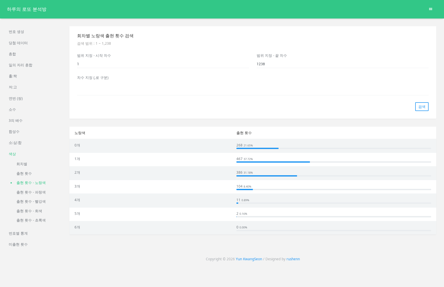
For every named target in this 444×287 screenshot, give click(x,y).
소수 (12, 109)
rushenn (293, 259)
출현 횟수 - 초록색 (31, 220)
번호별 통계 (18, 233)
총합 (12, 54)
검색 (421, 106)
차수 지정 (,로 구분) (92, 77)
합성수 (14, 131)
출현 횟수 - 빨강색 (31, 201)
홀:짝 (13, 76)
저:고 (13, 87)
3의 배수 (16, 120)
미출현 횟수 (18, 244)
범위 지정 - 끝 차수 (272, 55)
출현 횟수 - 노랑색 (31, 182)
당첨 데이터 (18, 43)
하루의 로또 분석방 (27, 9)
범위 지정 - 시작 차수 (94, 55)
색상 (12, 154)
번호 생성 (16, 31)
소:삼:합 (15, 142)
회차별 (21, 164)
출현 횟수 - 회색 (29, 211)
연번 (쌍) (16, 98)
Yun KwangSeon (249, 259)
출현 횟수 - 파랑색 (31, 192)
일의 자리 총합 (20, 65)
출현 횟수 (24, 173)
